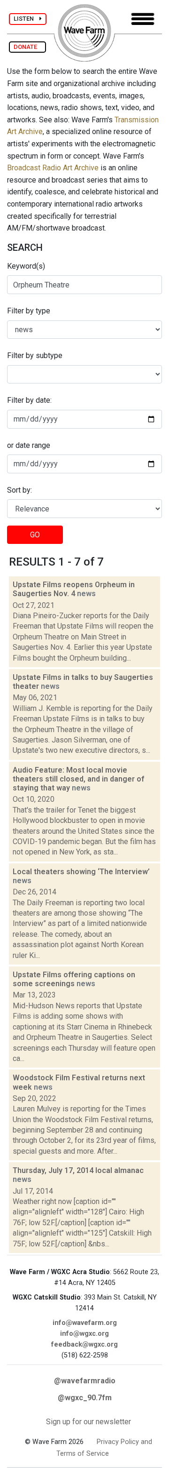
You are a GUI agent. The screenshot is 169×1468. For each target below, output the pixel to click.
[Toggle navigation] (142, 19)
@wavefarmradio (84, 1380)
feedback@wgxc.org (84, 1344)
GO (35, 534)
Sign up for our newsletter (88, 1421)
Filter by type (28, 310)
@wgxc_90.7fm (85, 1397)
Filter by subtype (34, 355)
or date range (28, 445)
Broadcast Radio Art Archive (53, 167)
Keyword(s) (26, 266)
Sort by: (19, 490)
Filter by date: (29, 400)
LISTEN (26, 18)
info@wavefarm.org (85, 1323)
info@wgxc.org (84, 1334)
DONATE (27, 46)
